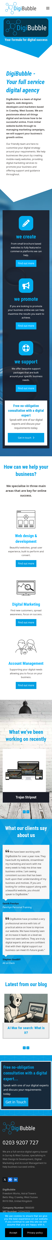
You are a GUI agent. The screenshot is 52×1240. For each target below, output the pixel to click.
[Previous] (24, 811)
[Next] (27, 811)
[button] (47, 8)
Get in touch (24, 437)
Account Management (26, 663)
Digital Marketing (26, 604)
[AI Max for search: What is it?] (26, 1007)
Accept (13, 1232)
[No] (48, 1226)
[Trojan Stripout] (24, 770)
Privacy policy (35, 1232)
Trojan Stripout (26, 797)
